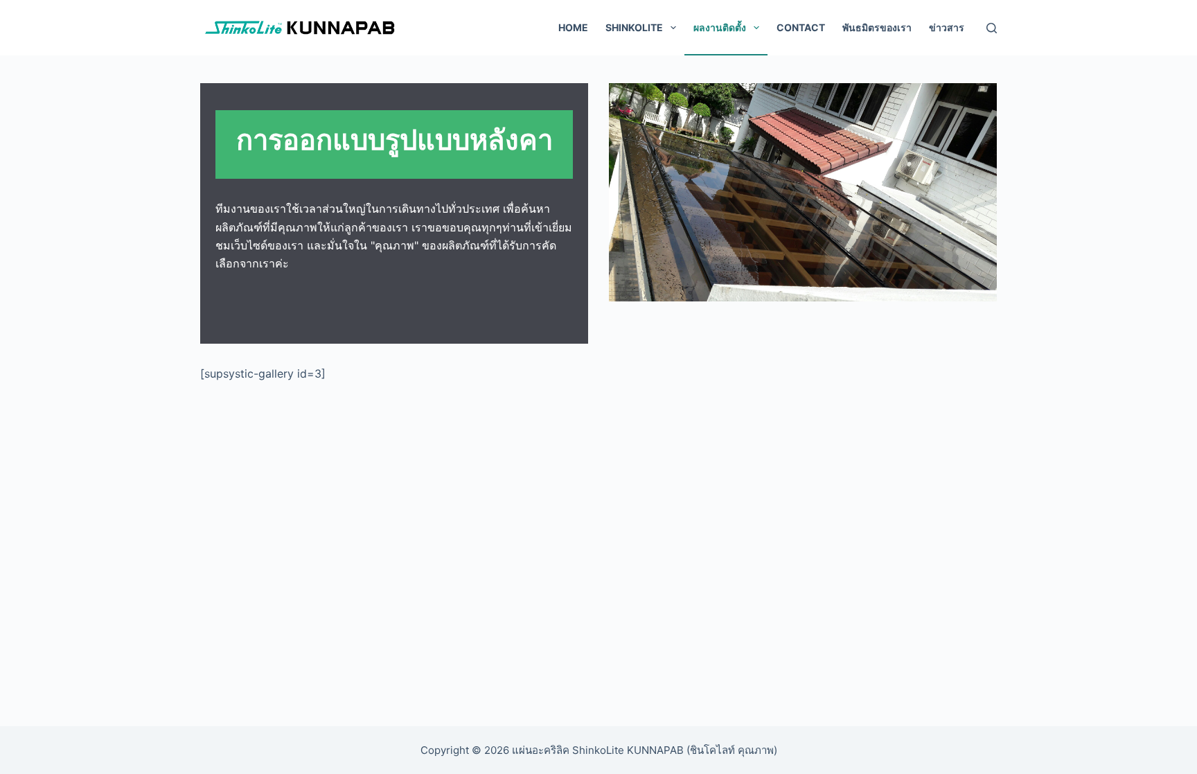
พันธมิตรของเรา (877, 27)
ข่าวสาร (946, 27)
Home (573, 27)
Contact (801, 27)
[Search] (991, 28)
